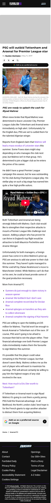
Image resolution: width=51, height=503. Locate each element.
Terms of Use (37, 465)
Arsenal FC (14, 432)
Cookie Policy (8, 470)
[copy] (17, 60)
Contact (6, 456)
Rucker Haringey (13, 56)
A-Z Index (35, 475)
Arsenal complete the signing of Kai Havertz (26, 316)
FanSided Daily (9, 461)
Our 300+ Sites (38, 456)
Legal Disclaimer (39, 470)
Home (4, 432)
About (5, 452)
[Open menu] (3, 3)
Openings (35, 452)
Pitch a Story (37, 461)
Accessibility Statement (13, 475)
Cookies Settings (10, 479)
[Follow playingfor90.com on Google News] (45, 421)
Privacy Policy (8, 465)
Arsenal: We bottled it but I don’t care (23, 298)
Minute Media (14, 486)
